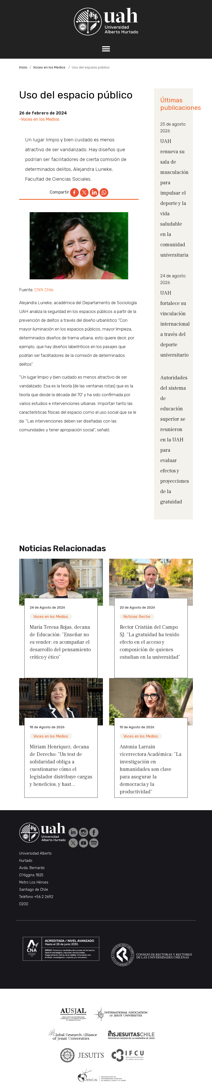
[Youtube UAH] (84, 842)
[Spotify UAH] (94, 842)
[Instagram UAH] (84, 832)
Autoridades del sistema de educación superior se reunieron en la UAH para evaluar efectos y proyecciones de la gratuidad (174, 439)
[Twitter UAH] (74, 842)
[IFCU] (128, 1055)
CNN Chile (44, 289)
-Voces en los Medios (39, 119)
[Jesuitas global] (82, 1055)
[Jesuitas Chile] (131, 1035)
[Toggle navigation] (106, 49)
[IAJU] (121, 1014)
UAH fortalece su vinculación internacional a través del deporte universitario (175, 324)
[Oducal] (103, 1076)
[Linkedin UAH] (74, 832)
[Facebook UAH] (94, 832)
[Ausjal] (73, 1014)
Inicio (23, 67)
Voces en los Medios (49, 67)
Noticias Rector (136, 617)
